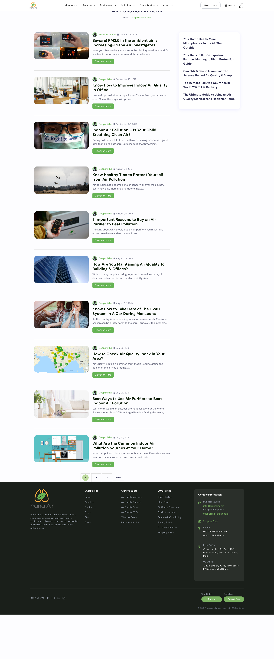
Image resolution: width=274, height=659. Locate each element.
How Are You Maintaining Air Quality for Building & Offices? (129, 266)
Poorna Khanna (107, 34)
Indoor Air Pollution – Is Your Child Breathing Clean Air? (124, 132)
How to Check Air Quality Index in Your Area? (128, 356)
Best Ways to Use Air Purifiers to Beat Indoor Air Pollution (127, 401)
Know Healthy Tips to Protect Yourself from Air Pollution (127, 177)
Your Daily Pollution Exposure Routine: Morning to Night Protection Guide (208, 59)
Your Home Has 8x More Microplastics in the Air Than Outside (203, 43)
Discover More (103, 61)
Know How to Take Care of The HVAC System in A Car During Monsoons (126, 311)
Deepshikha (105, 79)
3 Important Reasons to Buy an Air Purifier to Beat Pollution (124, 221)
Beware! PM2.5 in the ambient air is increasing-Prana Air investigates (125, 42)
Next (118, 477)
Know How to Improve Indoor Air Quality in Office (130, 87)
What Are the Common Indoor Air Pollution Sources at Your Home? (123, 445)
